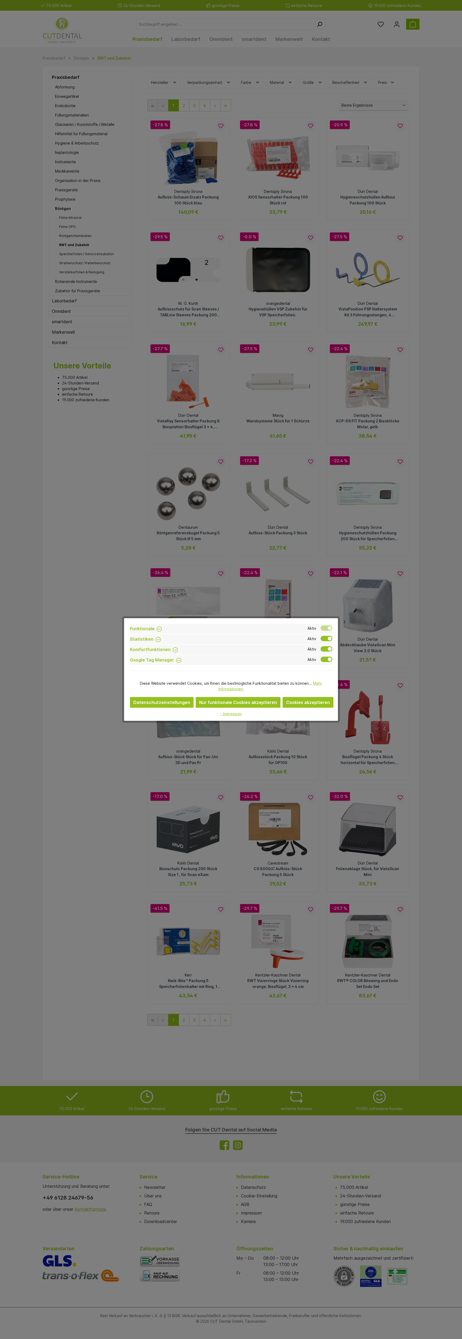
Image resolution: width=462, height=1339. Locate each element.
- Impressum (231, 713)
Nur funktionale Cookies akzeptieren (238, 702)
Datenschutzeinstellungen (161, 702)
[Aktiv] (326, 628)
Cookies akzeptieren (308, 702)
